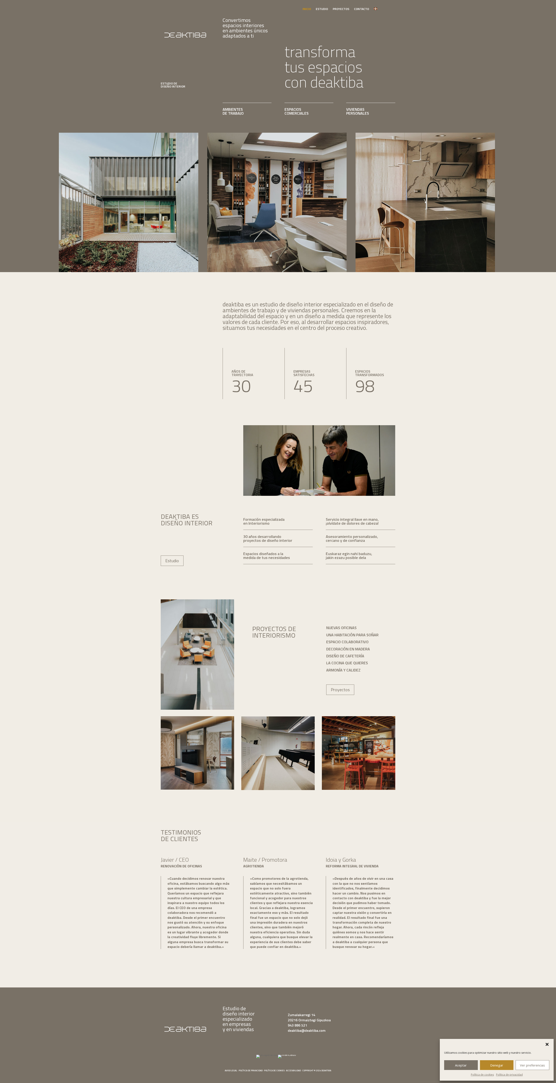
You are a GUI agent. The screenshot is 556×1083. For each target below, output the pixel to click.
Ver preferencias (532, 1065)
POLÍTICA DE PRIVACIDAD (251, 1070)
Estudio (322, 9)
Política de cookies (482, 1074)
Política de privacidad (509, 1074)
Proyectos (341, 9)
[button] (547, 1044)
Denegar (496, 1065)
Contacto (361, 9)
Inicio (307, 9)
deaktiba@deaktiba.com (307, 1030)
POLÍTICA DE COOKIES (274, 1070)
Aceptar (461, 1065)
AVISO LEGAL (231, 1070)
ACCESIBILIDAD (293, 1070)
